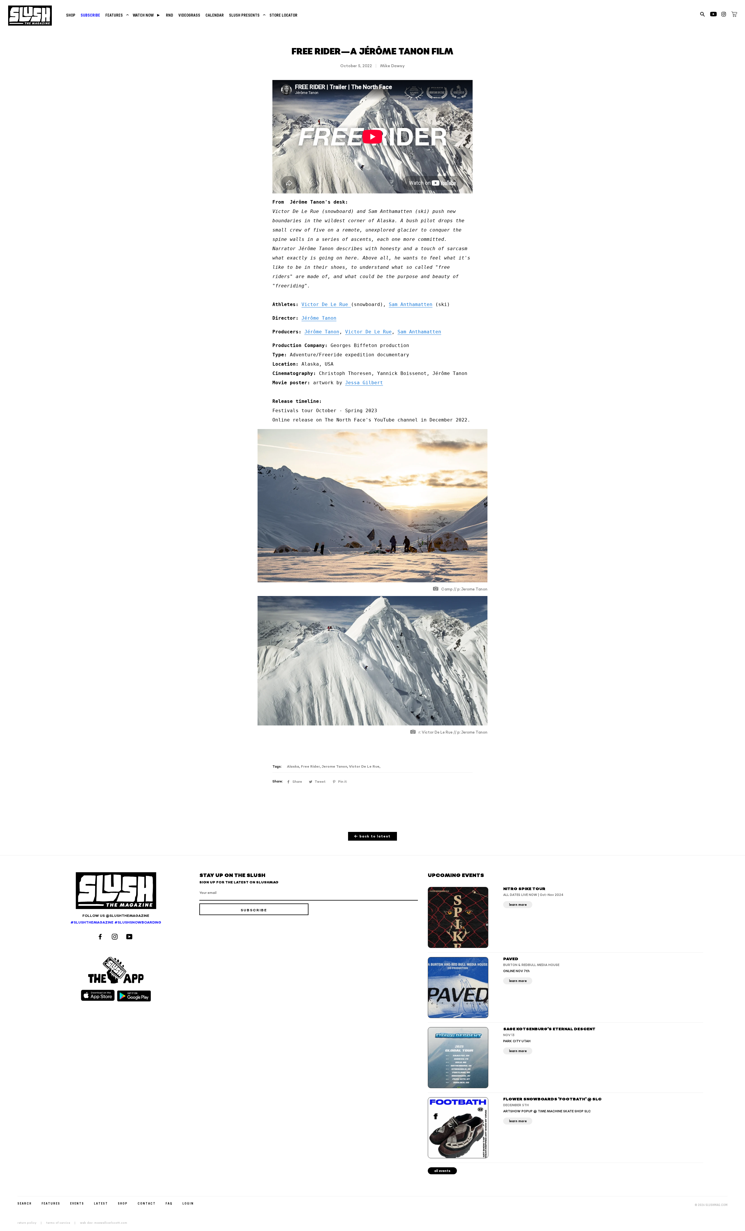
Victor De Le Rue (326, 304)
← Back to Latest (372, 836)
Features (116, 15)
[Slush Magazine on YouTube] (130, 937)
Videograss (189, 15)
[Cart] (734, 15)
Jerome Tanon (334, 766)
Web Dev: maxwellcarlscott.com (103, 1223)
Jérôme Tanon (318, 318)
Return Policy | (31, 1223)
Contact (147, 1203)
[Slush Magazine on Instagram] (115, 937)
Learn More (518, 905)
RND (169, 15)
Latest (101, 1203)
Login (188, 1203)
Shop (70, 15)
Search (24, 1203)
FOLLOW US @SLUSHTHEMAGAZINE (115, 915)
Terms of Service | (62, 1223)
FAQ (169, 1203)
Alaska (293, 766)
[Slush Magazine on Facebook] (101, 937)
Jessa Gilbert (364, 382)
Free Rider (310, 766)
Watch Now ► (147, 15)
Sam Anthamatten (410, 304)
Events (77, 1203)
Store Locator (283, 15)
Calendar (214, 15)
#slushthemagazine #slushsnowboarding (115, 922)
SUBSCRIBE (90, 15)
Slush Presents (246, 15)
